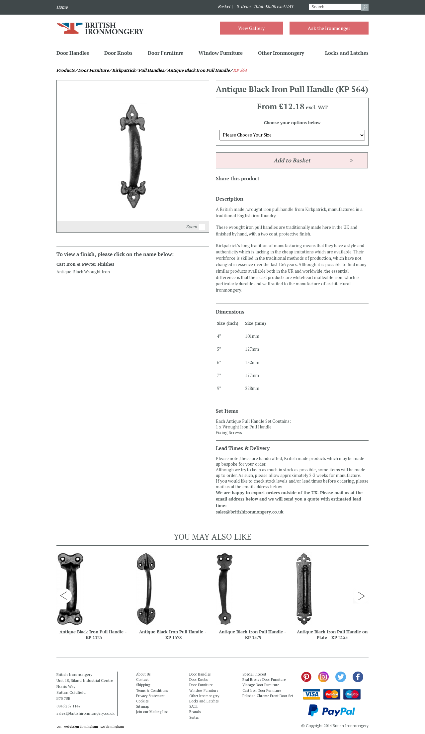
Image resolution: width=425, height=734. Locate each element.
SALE (193, 706)
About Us (143, 674)
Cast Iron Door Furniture (261, 690)
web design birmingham (81, 726)
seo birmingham (112, 726)
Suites (194, 717)
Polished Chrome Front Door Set (267, 695)
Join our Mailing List (152, 711)
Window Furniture (221, 52)
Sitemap (142, 706)
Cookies (142, 701)
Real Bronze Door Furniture (264, 679)
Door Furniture (165, 52)
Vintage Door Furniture (260, 685)
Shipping (143, 685)
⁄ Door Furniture (92, 70)
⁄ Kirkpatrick (122, 70)
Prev (64, 595)
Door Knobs (118, 52)
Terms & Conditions (152, 690)
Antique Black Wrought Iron (83, 272)
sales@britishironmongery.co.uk (250, 512)
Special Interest (254, 674)
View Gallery (251, 28)
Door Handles (72, 52)
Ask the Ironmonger (329, 28)
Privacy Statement (150, 695)
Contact (142, 679)
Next (361, 595)
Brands (195, 711)
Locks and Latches (347, 52)
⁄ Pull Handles (149, 70)
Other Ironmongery (281, 52)
